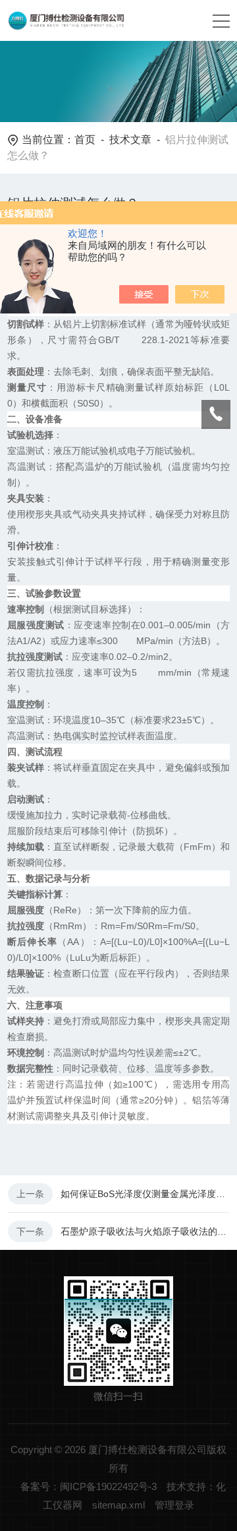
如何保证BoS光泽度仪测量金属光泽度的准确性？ (145, 1194)
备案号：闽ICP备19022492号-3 (88, 1486)
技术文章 (130, 139)
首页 (84, 139)
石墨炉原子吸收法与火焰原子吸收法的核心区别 (145, 1231)
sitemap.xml (118, 1505)
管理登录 (174, 1505)
